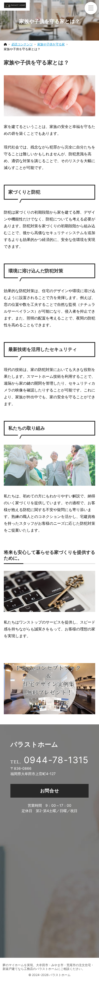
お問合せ (49, 790)
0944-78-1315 (56, 760)
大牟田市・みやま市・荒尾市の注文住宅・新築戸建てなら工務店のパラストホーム (48, 967)
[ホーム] (5, 44)
